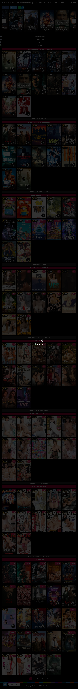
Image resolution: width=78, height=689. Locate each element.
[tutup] (42, 340)
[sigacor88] (39, 344)
